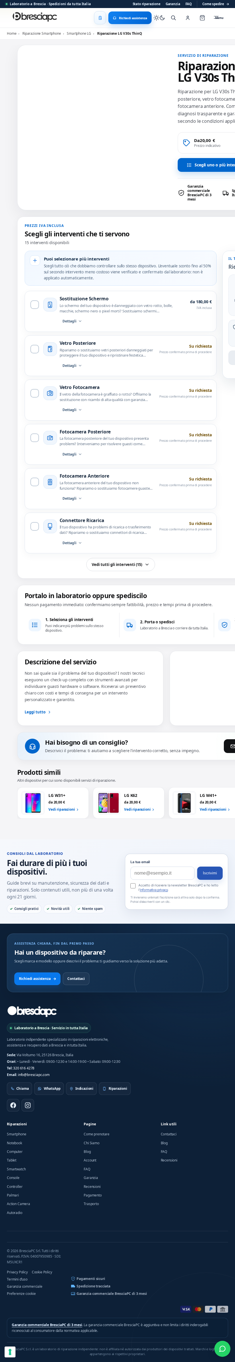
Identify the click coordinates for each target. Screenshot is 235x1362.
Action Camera (18, 1203)
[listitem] (198, 192)
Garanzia (173, 4)
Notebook (14, 1143)
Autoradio (14, 1212)
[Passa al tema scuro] (159, 17)
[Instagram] (27, 1105)
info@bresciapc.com (34, 1074)
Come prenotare (96, 1134)
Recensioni (92, 1186)
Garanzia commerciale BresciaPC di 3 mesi (112, 1293)
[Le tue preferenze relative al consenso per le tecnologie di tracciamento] (10, 1352)
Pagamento (93, 1195)
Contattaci (76, 978)
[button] (159, 85)
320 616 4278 (23, 1068)
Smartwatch (16, 1169)
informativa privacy (154, 890)
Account (90, 1160)
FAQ (188, 4)
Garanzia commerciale (24, 1286)
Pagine (90, 1124)
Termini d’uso (17, 1279)
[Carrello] (202, 17)
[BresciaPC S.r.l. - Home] (35, 17)
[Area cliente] (187, 17)
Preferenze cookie (21, 1293)
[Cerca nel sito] (173, 17)
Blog (87, 1151)
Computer (15, 1151)
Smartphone (16, 1134)
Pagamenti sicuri (91, 1278)
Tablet (11, 1160)
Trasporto (91, 1203)
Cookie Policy (42, 1272)
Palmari (13, 1195)
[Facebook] (13, 1105)
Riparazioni (17, 1124)
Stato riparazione (146, 4)
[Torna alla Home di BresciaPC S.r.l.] (32, 1011)
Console (13, 1177)
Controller (14, 1186)
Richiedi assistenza (37, 978)
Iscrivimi (210, 873)
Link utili (169, 1124)
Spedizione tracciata (93, 1286)
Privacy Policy (17, 1272)
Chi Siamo (91, 1143)
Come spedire (215, 4)
